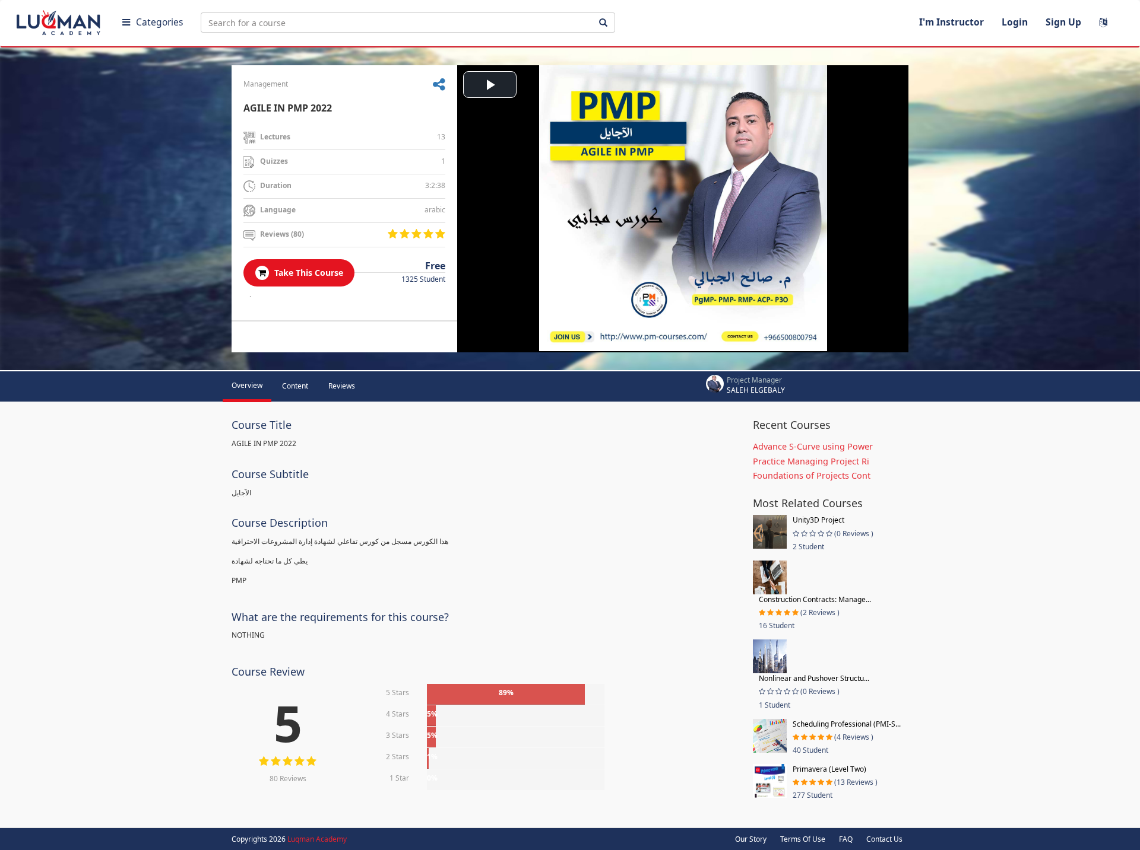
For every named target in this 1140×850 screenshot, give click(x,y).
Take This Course (307, 272)
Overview (247, 385)
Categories (159, 21)
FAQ (846, 839)
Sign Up (1063, 21)
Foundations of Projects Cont (811, 475)
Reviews (341, 386)
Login (1015, 21)
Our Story (751, 839)
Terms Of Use (802, 839)
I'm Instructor (951, 21)
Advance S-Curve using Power (813, 446)
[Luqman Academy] (59, 20)
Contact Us (884, 839)
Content (295, 386)
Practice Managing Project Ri (811, 461)
